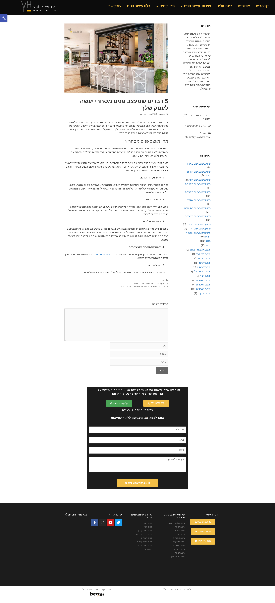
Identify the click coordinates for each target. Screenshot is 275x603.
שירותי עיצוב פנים (197, 6)
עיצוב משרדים (203, 289)
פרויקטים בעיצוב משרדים (198, 216)
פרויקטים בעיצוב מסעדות (198, 192)
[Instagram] (102, 522)
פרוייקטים (167, 6)
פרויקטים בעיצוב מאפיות (198, 163)
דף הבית (262, 6)
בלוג (163, 280)
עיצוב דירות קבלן (202, 271)
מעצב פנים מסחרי (102, 254)
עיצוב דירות (205, 262)
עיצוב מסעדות (203, 280)
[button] (3, 18)
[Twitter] (118, 522)
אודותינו (244, 6)
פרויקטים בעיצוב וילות (199, 179)
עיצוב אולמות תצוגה (200, 249)
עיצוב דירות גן (204, 267)
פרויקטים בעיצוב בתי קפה (197, 208)
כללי (208, 245)
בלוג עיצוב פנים (138, 6)
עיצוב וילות (205, 275)
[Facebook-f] (94, 522)
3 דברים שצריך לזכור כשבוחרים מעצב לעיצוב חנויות (143, 286)
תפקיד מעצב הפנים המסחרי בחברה (149, 283)
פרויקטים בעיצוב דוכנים (199, 224)
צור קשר (114, 6)
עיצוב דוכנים (204, 258)
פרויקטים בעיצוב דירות (199, 228)
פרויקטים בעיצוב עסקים (198, 200)
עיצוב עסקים (204, 293)
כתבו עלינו (224, 6)
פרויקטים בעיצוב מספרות (198, 184)
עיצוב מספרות (203, 284)
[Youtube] (110, 522)
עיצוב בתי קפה (203, 254)
